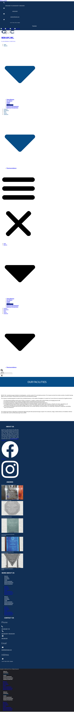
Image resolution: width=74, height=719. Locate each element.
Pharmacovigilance (11, 168)
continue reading (14, 439)
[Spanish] (17, 28)
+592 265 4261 (7, 5)
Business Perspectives (12, 107)
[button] (18, 206)
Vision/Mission (10, 99)
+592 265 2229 (14, 11)
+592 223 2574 (21, 5)
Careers (5, 113)
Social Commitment (8, 581)
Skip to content (3, 0)
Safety (8, 103)
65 (12, 5)
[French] (12, 28)
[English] (7, 28)
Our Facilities (10, 105)
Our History (9, 101)
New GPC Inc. (7, 37)
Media (5, 111)
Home (5, 44)
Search (2, 372)
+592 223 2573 (15, 5)
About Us (6, 576)
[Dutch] (3, 28)
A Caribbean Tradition (8, 41)
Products (6, 109)
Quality (8, 102)
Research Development (13, 106)
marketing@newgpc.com (14, 16)
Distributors (6, 110)
